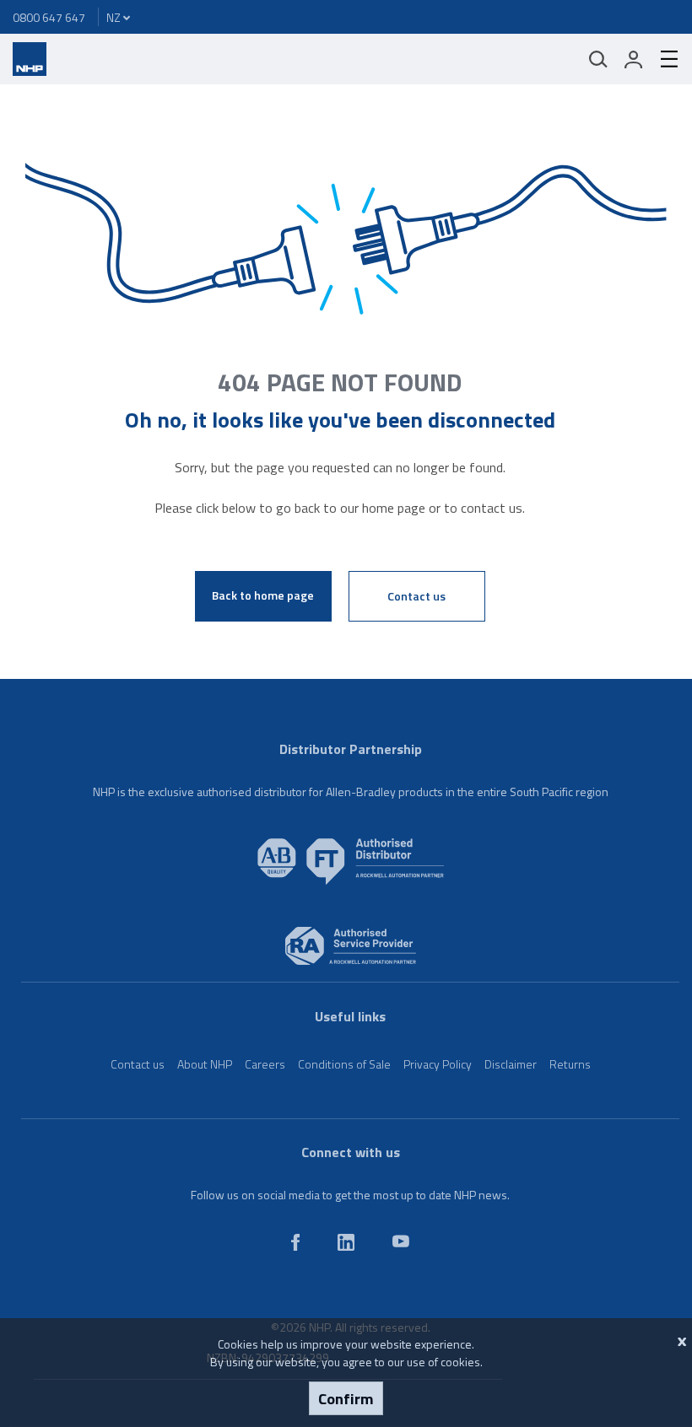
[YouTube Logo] (400, 1243)
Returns (570, 1064)
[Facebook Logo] (295, 1246)
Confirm (346, 1398)
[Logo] (29, 71)
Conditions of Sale (344, 1064)
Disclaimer (510, 1064)
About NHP (204, 1064)
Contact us (416, 596)
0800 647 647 (49, 17)
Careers (265, 1064)
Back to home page (263, 595)
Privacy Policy (437, 1064)
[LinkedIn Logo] (346, 1246)
